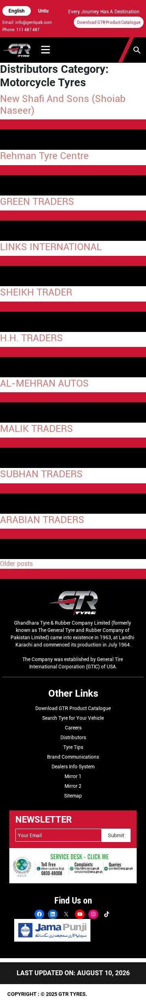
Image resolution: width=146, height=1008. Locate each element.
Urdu (43, 11)
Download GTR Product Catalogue (108, 22)
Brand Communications (73, 757)
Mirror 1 (73, 776)
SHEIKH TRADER (36, 292)
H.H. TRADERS (31, 338)
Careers (73, 728)
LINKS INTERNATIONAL (51, 247)
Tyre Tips (73, 747)
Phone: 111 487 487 (21, 29)
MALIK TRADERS (36, 428)
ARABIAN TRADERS (42, 519)
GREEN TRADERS (37, 201)
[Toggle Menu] (45, 50)
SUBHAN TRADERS (41, 474)
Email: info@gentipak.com (27, 22)
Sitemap (73, 796)
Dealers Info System (73, 767)
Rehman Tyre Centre (44, 156)
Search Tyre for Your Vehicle (73, 718)
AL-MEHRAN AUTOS (44, 383)
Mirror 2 (73, 786)
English (17, 11)
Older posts (16, 564)
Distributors (73, 737)
